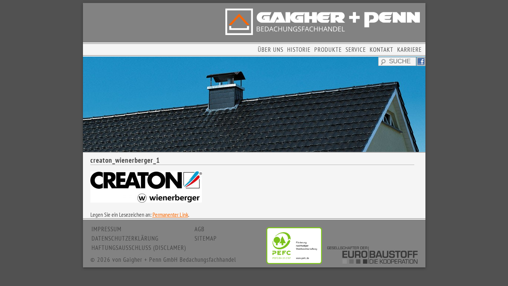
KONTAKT (381, 49)
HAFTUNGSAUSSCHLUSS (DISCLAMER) (138, 248)
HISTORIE (299, 49)
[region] (254, 104)
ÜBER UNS (270, 49)
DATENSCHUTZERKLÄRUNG (124, 238)
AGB (199, 229)
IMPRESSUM (106, 229)
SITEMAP (205, 238)
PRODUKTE (328, 49)
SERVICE (355, 49)
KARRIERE (409, 49)
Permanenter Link (170, 214)
